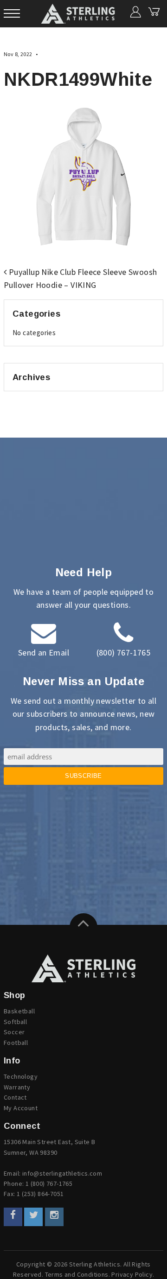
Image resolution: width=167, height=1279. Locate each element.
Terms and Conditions (77, 1274)
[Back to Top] (83, 927)
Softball (15, 1022)
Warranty (17, 1087)
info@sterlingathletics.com (62, 1173)
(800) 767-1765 (123, 652)
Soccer (14, 1032)
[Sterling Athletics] (83, 968)
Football (16, 1042)
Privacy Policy (132, 1274)
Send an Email (43, 652)
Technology (21, 1076)
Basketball (19, 1011)
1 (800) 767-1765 (49, 1183)
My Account (21, 1108)
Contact (15, 1097)
